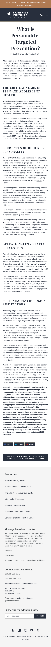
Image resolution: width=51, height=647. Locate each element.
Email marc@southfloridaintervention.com (21, 583)
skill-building (7, 279)
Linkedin (18, 598)
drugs (39, 180)
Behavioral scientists (21, 123)
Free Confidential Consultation (18, 486)
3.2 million (24, 136)
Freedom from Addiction (15, 505)
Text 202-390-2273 (13, 579)
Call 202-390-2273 (12, 574)
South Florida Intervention (17, 636)
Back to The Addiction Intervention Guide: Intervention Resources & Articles (25, 457)
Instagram (29, 598)
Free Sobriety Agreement (15, 480)
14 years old (7, 111)
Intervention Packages (14, 499)
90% (39, 104)
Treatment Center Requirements (18, 511)
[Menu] (46, 14)
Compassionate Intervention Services (20, 518)
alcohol (5, 183)
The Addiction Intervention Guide (19, 493)
